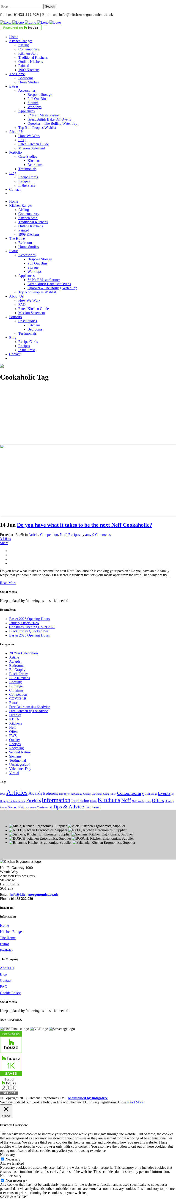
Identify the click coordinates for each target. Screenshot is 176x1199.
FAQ (3, 987)
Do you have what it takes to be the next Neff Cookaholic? (84, 525)
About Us (7, 968)
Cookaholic (151, 794)
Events (164, 793)
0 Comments (101, 535)
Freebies (15, 715)
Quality (14, 740)
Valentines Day (20, 769)
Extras (13, 703)
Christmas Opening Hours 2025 (32, 627)
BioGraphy (17, 670)
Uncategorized (19, 764)
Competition (49, 535)
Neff (63, 535)
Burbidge (16, 686)
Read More (8, 583)
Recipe (3, 807)
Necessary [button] (7, 1155)
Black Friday (18, 674)
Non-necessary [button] (11, 1176)
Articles (17, 792)
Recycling (16, 748)
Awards (14, 661)
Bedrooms (16, 665)
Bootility (15, 682)
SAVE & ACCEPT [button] (14, 1197)
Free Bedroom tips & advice (29, 707)
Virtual (14, 773)
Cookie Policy (10, 993)
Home (4, 925)
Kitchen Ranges (11, 932)
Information (56, 800)
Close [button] (122, 1102)
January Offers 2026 (24, 623)
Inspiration (80, 800)
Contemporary (130, 793)
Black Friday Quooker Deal (29, 631)
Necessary (13, 1159)
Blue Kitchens (19, 678)
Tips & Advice (68, 807)
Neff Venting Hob (141, 801)
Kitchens (15, 723)
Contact (5, 980)
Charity (87, 794)
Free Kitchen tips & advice (28, 711)
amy (88, 535)
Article (33, 535)
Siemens (15, 756)
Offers (13, 731)
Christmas (16, 690)
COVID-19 (17, 698)
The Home (8, 938)
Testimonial (17, 760)
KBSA (14, 719)
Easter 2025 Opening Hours (29, 635)
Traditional (92, 807)
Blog (3, 974)
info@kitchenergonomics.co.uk (86, 15)
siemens (32, 807)
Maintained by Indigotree (88, 1098)
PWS (13, 736)
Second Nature (20, 752)
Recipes (74, 535)
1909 (3, 794)
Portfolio (6, 950)
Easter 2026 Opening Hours (29, 619)
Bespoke (64, 793)
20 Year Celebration (23, 653)
